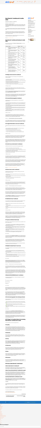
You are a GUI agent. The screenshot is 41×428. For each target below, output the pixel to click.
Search (40, 426)
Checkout (24, 2)
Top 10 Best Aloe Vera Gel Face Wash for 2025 (31, 25)
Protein (0, 409)
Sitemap (29, 2)
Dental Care (15, 21)
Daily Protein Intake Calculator (3, 416)
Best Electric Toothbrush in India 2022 (14, 19)
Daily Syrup (7, 21)
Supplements (25, 1)
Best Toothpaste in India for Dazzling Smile (12, 167)
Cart (22, 2)
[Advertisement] (20, 10)
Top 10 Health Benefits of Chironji (31, 24)
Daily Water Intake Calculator (3, 415)
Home (17, 1)
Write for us (32, 2)
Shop (32, 1)
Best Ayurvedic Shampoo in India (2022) (21, 396)
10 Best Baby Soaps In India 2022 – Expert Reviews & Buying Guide (10, 396)
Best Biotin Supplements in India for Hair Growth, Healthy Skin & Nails (31, 23)
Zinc (0, 410)
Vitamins (1, 411)
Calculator (28, 1)
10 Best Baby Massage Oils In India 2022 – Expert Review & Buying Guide (31, 27)
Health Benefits (20, 1)
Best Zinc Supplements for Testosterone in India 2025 (31, 21)
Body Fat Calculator (2, 417)
